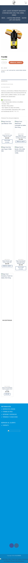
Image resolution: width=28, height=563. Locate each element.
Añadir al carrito (16, 62)
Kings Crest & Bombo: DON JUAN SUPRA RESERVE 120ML (21, 262)
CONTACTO (6, 425)
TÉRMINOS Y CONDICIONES (10, 417)
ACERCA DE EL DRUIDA (9, 409)
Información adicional (7, 84)
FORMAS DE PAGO (8, 412)
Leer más (7, 394)
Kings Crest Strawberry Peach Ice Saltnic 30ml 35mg (7, 389)
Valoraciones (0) (5, 87)
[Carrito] (25, 3)
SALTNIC (24, 18)
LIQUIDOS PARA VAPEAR (13, 18)
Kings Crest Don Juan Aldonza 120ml (7, 136)
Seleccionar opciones (7, 141)
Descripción (4, 81)
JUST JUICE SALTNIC (14, 20)
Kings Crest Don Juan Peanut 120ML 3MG (7, 261)
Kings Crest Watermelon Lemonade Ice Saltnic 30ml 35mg (21, 137)
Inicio (3, 18)
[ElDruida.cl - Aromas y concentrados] (14, 2)
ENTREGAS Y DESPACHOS (10, 414)
